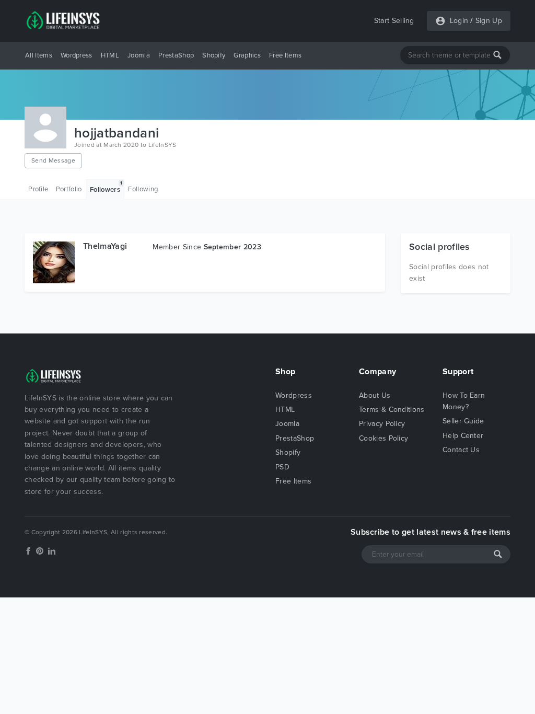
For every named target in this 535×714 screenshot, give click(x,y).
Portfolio (69, 189)
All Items (38, 55)
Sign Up (488, 20)
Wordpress (76, 55)
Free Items (285, 55)
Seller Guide (463, 421)
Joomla (138, 55)
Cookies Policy (383, 438)
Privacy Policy (382, 423)
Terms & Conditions (392, 409)
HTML (110, 55)
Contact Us (461, 449)
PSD (282, 467)
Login (459, 20)
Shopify (213, 55)
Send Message (53, 160)
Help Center (463, 435)
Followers (106, 187)
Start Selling (394, 20)
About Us (375, 395)
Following (143, 189)
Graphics (247, 55)
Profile (38, 189)
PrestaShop (176, 55)
